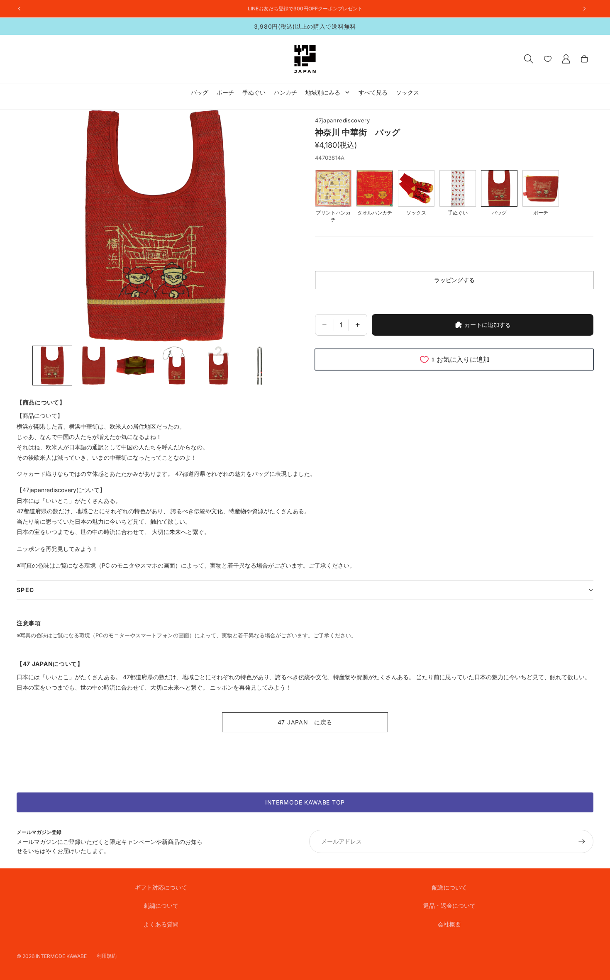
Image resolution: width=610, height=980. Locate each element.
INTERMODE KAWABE (61, 956)
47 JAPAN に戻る (305, 722)
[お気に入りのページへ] (548, 59)
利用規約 (107, 956)
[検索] (529, 59)
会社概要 (449, 924)
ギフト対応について (161, 887)
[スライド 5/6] (218, 365)
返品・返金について (449, 905)
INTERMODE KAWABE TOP (305, 802)
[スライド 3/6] (135, 365)
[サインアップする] (582, 841)
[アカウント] (566, 59)
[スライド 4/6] (177, 365)
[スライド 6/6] (260, 365)
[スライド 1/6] (52, 365)
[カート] (584, 59)
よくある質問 (161, 924)
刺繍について (161, 905)
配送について (449, 887)
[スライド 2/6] (94, 365)
